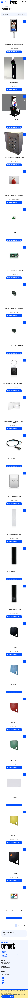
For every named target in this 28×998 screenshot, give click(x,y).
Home (2, 6)
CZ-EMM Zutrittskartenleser (14, 483)
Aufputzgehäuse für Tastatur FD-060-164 (14, 144)
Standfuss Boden (14, 69)
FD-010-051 (14, 784)
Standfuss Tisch (14, 106)
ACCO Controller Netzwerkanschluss (14, 257)
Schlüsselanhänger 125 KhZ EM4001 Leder (14, 370)
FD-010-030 (14, 747)
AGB (3, 955)
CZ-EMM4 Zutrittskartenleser (14, 596)
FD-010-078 (14, 822)
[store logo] (13, 2)
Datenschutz (4, 956)
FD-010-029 (14, 709)
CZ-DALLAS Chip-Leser (14, 445)
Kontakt (3, 952)
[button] (24, 21)
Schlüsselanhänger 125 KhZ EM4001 (14, 182)
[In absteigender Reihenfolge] (25, 14)
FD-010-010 (14, 634)
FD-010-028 (14, 671)
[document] (14, 994)
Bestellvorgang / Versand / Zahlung (10, 954)
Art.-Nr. (19, 14)
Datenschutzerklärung (6, 993)
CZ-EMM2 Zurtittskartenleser (14, 521)
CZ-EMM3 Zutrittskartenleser (14, 558)
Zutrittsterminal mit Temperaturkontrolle (14, 31)
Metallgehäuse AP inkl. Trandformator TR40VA (14, 408)
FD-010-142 (14, 860)
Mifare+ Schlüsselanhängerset (14, 897)
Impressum (4, 958)
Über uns (4, 951)
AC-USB (14, 219)
